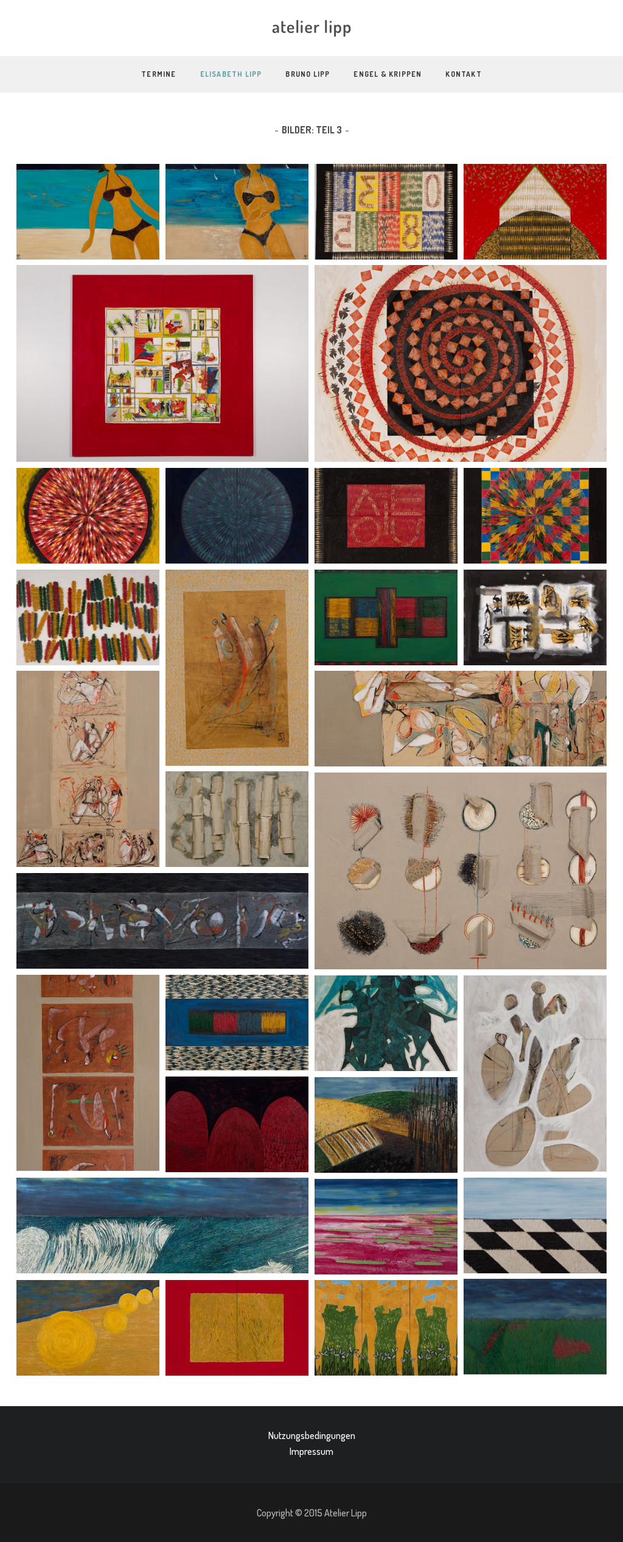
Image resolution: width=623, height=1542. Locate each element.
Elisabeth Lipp (231, 74)
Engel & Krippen (387, 74)
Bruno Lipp (307, 74)
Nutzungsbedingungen (311, 1435)
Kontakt (463, 74)
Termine (158, 74)
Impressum (311, 1451)
